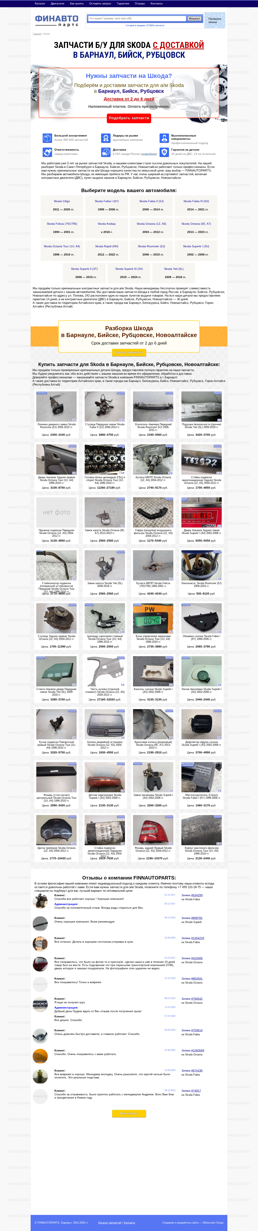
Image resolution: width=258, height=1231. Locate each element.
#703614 (197, 1030)
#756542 (197, 998)
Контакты (157, 3)
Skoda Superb (193, 922)
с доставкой (178, 45)
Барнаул (66, 1222)
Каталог (40, 3)
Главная (37, 34)
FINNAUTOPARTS (48, 1222)
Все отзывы (129, 1113)
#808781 (197, 918)
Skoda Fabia (192, 899)
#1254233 (197, 938)
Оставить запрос (100, 3)
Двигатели (57, 3)
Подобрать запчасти (129, 118)
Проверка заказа (214, 20)
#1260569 (197, 1050)
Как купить (77, 3)
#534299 (197, 895)
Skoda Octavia (193, 962)
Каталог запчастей (129, 352)
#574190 (197, 1070)
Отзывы (140, 3)
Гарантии (123, 3)
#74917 (196, 1090)
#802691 (197, 978)
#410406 (197, 958)
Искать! (194, 18)
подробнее (149, 153)
